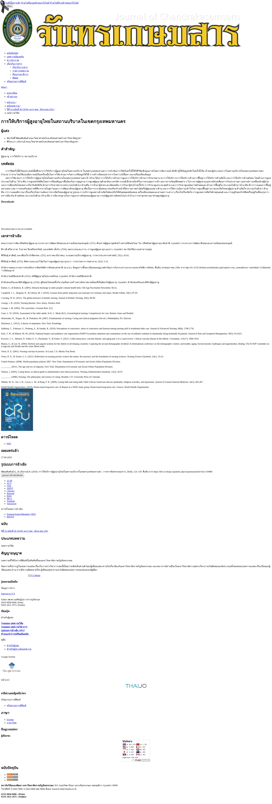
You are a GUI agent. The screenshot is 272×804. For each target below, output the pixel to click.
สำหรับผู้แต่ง (13, 645)
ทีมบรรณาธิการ (20, 74)
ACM (9, 481)
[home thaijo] (136, 687)
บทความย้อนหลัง (15, 56)
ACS (9, 483)
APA (9, 486)
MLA (9, 498)
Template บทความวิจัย (12, 623)
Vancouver (11, 503)
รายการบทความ (20, 71)
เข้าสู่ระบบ (12, 96)
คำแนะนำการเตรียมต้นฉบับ (15, 634)
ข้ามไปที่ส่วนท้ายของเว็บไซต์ (64, 3)
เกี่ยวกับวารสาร (14, 64)
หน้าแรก (11, 102)
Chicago (10, 491)
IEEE (9, 496)
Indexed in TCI (8, 594)
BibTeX (10, 517)
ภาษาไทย (11, 723)
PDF (9, 443)
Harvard (10, 493)
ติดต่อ (15, 78)
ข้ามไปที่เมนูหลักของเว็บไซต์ (35, 3)
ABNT (10, 488)
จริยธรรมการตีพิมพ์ (16, 81)
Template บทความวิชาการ (14, 627)
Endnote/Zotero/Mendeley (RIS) (21, 514)
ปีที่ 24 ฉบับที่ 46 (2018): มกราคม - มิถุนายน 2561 (30, 109)
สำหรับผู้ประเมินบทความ (19, 649)
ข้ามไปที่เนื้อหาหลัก (11, 3)
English (10, 719)
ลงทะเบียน (12, 93)
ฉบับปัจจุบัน (12, 53)
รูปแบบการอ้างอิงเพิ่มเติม (12, 475)
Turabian (11, 501)
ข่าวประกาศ (13, 60)
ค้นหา (4, 87)
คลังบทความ (13, 106)
